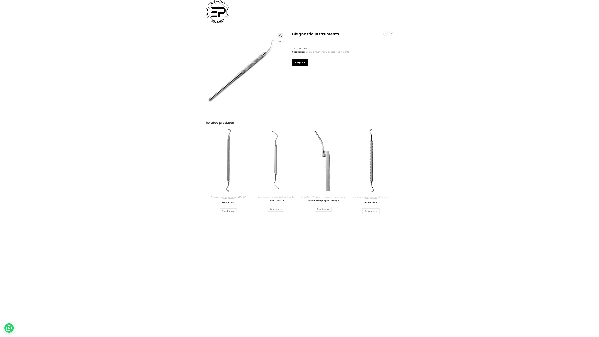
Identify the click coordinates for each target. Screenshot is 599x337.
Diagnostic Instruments (337, 52)
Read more (228, 211)
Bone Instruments (266, 197)
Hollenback (228, 202)
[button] (280, 35)
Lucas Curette (276, 200)
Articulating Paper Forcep (314, 197)
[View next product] (391, 34)
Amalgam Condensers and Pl (224, 197)
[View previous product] (385, 34)
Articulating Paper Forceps (323, 200)
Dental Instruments (315, 52)
